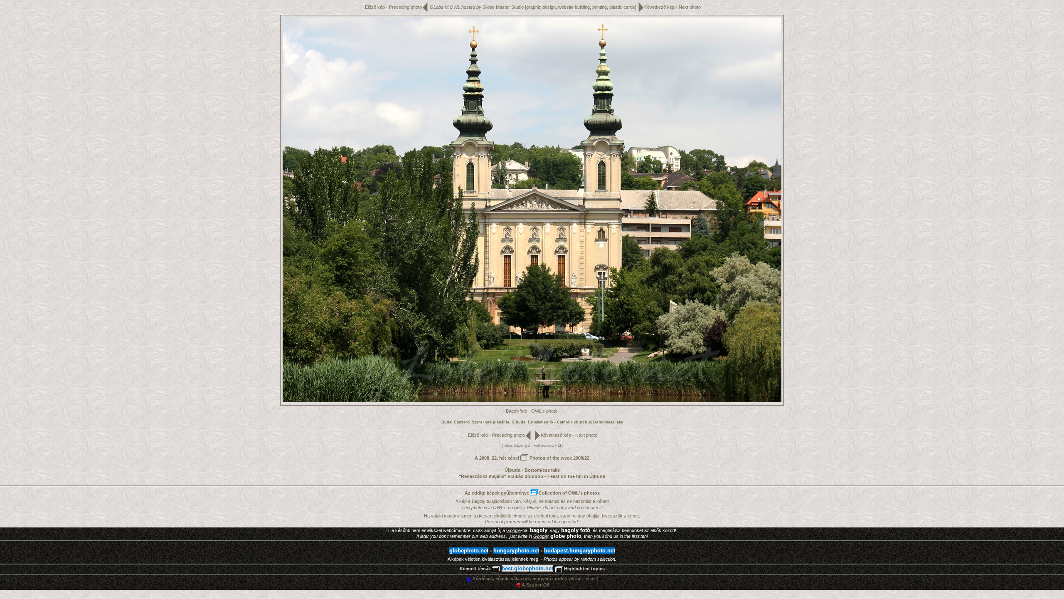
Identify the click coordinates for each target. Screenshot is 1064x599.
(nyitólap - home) (535, 578)
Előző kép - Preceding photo (393, 7)
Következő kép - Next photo (672, 7)
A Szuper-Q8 (535, 584)
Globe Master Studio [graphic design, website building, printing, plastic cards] (559, 7)
